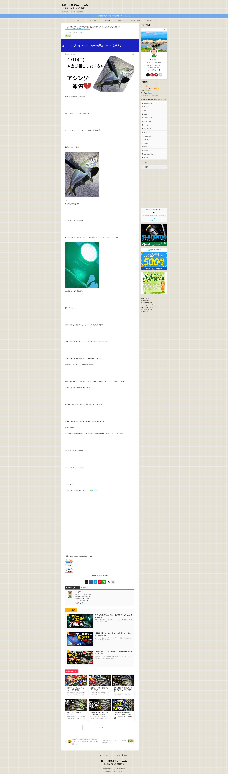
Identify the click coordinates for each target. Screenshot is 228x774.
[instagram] (78, 603)
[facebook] (91, 582)
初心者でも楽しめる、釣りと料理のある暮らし (114, 768)
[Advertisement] (99, 509)
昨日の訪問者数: (145, 303)
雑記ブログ (150, 20)
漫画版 (145, 146)
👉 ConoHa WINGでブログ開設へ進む (77, 29)
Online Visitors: (145, 298)
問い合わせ (119, 755)
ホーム (78, 20)
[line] (104, 582)
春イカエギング (147, 118)
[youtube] (80, 603)
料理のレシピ (121, 20)
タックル (145, 143)
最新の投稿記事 (148, 103)
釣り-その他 (147, 132)
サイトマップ (127, 755)
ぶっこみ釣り (147, 136)
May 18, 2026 (162, 99)
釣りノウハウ (147, 128)
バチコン (145, 110)
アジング (146, 107)
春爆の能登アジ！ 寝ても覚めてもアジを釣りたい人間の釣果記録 (123, 689)
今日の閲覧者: (145, 300)
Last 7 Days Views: (146, 305)
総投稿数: (143, 311)
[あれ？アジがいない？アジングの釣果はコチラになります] (95, 582)
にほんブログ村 (154, 220)
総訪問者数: (144, 309)
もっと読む (100, 727)
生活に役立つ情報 (135, 20)
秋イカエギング (147, 121)
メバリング (147, 125)
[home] (83, 603)
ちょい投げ (146, 139)
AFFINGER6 (107, 20)
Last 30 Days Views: (147, 307)
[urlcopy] (113, 582)
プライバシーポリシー (108, 755)
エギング (146, 114)
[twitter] (86, 582)
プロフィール (92, 20)
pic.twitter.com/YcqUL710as (149, 95)
